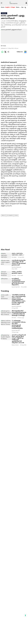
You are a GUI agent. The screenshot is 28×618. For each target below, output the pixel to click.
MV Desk (3, 46)
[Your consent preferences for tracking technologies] (25, 615)
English (7, 7)
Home (2, 7)
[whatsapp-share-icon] (2, 53)
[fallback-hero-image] (6, 255)
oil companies (10, 215)
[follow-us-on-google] (25, 52)
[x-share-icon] (5, 53)
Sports (23, 7)
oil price (16, 215)
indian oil (3, 215)
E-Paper (13, 7)
